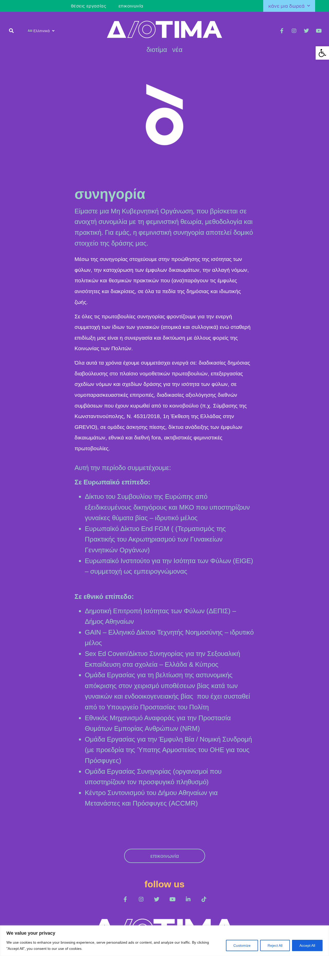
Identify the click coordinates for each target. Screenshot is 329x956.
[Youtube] (319, 31)
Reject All (275, 945)
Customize (242, 945)
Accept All (307, 945)
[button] (11, 30)
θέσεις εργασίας (88, 6)
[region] (164, 940)
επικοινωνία (130, 6)
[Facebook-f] (282, 31)
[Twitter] (306, 31)
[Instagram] (294, 31)
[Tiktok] (203, 899)
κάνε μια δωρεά (286, 5)
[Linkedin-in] (188, 899)
